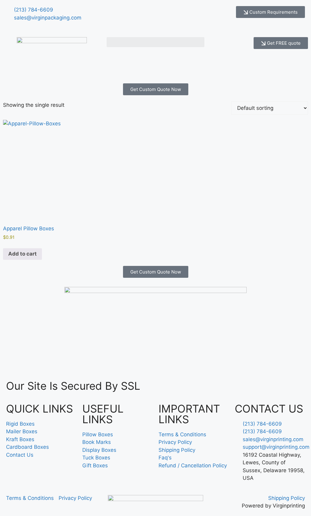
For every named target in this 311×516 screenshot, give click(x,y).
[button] (155, 42)
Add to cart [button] (22, 254)
